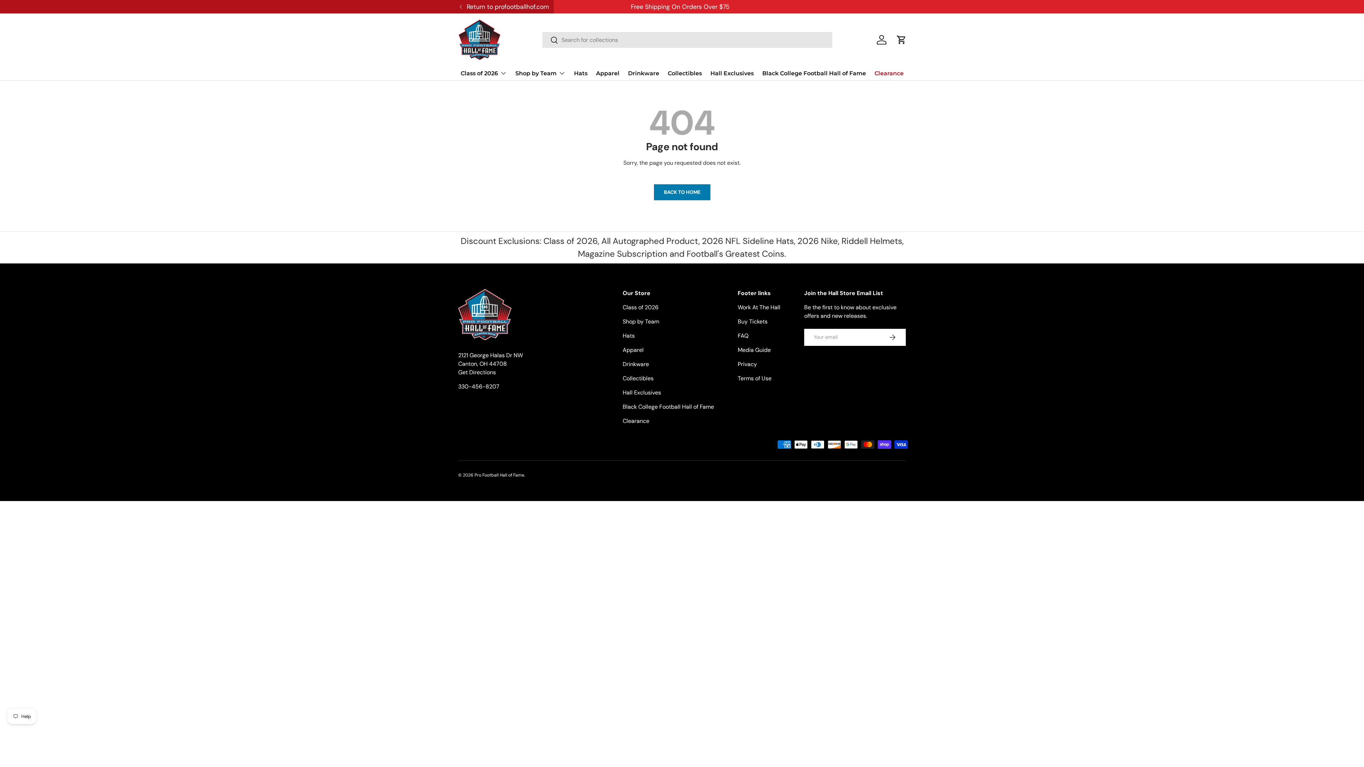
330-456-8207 (478, 386)
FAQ (743, 335)
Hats (581, 73)
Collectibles (685, 73)
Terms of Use (755, 378)
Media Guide (754, 350)
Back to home (682, 192)
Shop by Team (536, 73)
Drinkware (643, 73)
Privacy (747, 364)
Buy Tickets (753, 321)
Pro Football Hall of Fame (499, 475)
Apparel (607, 73)
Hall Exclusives (732, 73)
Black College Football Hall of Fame (814, 73)
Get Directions (477, 372)
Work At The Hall (759, 307)
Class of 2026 (479, 73)
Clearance (889, 73)
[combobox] (687, 40)
